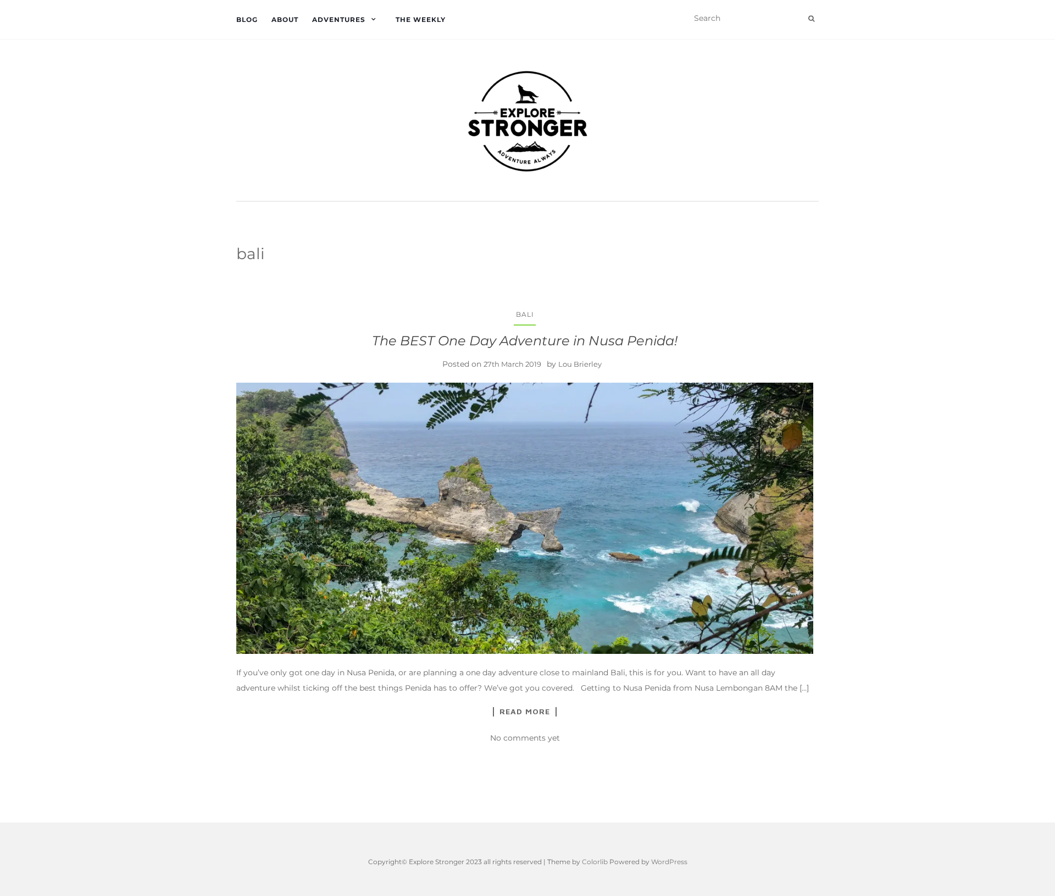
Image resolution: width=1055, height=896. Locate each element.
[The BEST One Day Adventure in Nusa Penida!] (524, 518)
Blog (247, 19)
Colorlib (595, 862)
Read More (524, 711)
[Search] (811, 18)
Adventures (338, 19)
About (284, 19)
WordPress (669, 862)
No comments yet (525, 738)
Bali (525, 314)
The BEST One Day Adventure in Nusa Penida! (525, 341)
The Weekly (421, 19)
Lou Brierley (580, 364)
